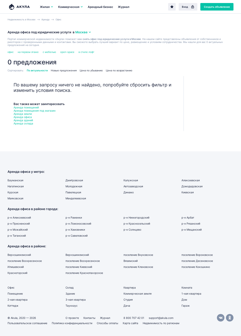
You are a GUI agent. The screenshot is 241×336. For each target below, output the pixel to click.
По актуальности (37, 70)
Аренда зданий (23, 120)
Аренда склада (23, 123)
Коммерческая (68, 7)
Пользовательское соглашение (27, 323)
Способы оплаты (107, 323)
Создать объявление (217, 6)
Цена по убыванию (91, 70)
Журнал (123, 7)
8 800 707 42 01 (134, 317)
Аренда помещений (26, 107)
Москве (81, 32)
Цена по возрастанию (119, 70)
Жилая (45, 7)
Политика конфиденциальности (72, 323)
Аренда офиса (23, 117)
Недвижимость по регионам (161, 323)
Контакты (89, 317)
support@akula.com (161, 317)
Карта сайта (130, 323)
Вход (185, 6)
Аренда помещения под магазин (35, 110)
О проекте (72, 317)
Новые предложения (64, 70)
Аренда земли (23, 113)
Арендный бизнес (100, 7)
